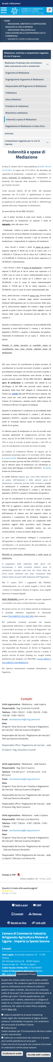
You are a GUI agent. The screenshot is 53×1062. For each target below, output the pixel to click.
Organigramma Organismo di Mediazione (24, 79)
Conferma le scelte (12, 1053)
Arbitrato (9, 133)
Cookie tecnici (10, 1027)
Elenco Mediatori (13, 99)
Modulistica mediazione (16, 112)
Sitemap (37, 914)
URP (38, 905)
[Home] (27, 11)
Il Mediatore (11, 92)
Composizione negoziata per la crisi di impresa (22, 142)
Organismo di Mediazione (17, 72)
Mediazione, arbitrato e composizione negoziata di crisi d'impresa (25, 25)
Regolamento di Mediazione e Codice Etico (25, 126)
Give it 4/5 (10, 891)
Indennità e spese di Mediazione (21, 119)
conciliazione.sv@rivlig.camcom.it (24, 779)
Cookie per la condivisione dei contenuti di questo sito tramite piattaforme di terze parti (25, 1039)
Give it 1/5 (3, 891)
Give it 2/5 (5, 891)
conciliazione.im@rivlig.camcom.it (24, 719)
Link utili (41, 923)
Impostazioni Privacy (26, 974)
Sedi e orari (21, 905)
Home (7, 20)
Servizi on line (18, 923)
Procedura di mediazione (16, 106)
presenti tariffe (10, 458)
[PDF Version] (19, 874)
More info (12, 1009)
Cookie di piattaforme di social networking (23, 1014)
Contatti (18, 914)
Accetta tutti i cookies (39, 1055)
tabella (48, 468)
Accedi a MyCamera (11, 3)
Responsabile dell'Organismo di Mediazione (25, 86)
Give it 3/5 (8, 891)
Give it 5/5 (12, 891)
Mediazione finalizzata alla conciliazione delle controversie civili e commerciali (25, 33)
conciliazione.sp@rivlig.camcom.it (24, 830)
